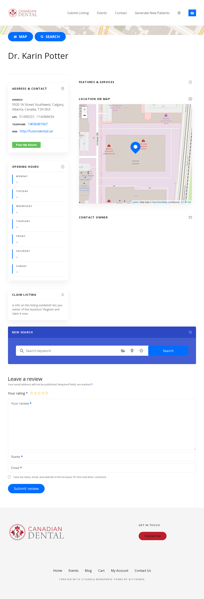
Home (57, 570)
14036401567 (38, 124)
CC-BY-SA (186, 202)
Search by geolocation (141, 350)
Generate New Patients (152, 13)
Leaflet (135, 202)
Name (14, 457)
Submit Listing (78, 13)
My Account (119, 570)
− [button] (84, 115)
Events (102, 13)
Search (168, 350)
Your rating (17, 393)
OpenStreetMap (159, 202)
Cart (101, 570)
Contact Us (143, 570)
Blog (88, 570)
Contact (121, 13)
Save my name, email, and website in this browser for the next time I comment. (60, 477)
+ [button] (84, 109)
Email (14, 468)
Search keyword (22, 350)
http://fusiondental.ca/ (36, 131)
